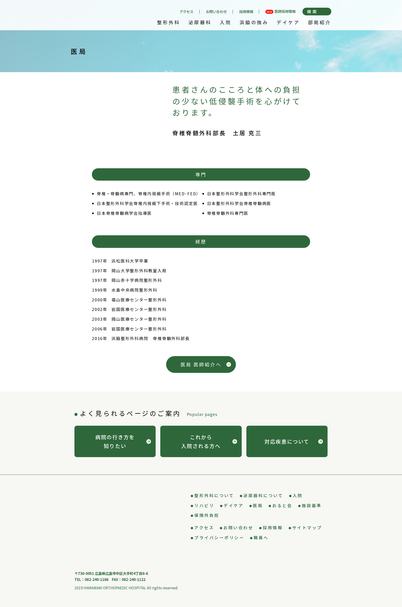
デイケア (288, 23)
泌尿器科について (263, 495)
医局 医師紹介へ (201, 364)
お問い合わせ (216, 11)
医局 (258, 505)
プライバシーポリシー (219, 537)
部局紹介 (319, 23)
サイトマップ (307, 527)
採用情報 (246, 11)
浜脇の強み (254, 23)
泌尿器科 (200, 23)
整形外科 (168, 23)
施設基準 (312, 505)
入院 (225, 23)
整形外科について (214, 495)
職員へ (261, 537)
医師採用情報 (281, 12)
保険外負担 (206, 515)
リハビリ (204, 505)
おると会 (282, 505)
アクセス (186, 11)
